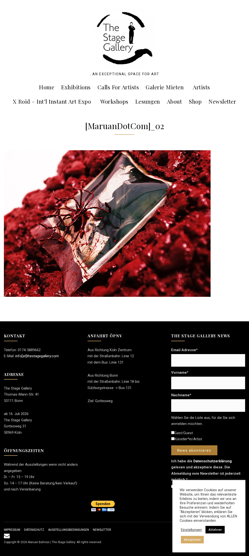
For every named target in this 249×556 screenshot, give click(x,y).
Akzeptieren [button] (192, 539)
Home (46, 87)
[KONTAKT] (7, 537)
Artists (201, 87)
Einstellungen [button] (191, 530)
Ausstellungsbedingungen (68, 529)
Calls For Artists (118, 87)
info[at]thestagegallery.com (37, 356)
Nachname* (181, 395)
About (174, 101)
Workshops (114, 101)
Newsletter (222, 101)
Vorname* (179, 372)
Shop (195, 101)
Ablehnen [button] (215, 529)
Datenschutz (34, 529)
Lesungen (147, 101)
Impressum (12, 529)
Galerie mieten (165, 87)
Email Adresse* (184, 350)
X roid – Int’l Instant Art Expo (52, 101)
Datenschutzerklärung (212, 461)
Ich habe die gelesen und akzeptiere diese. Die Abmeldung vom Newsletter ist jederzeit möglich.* (205, 470)
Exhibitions (76, 87)
